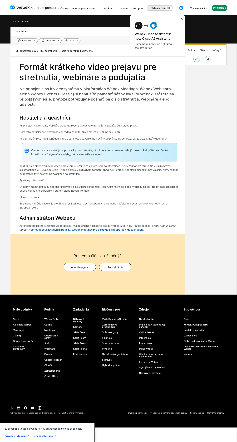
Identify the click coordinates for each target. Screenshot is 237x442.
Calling (17, 336)
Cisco (187, 319)
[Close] (90, 426)
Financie (107, 338)
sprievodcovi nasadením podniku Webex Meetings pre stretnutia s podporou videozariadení (87, 229)
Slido (47, 343)
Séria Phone (80, 349)
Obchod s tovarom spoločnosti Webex (201, 347)
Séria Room (79, 338)
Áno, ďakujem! (80, 267)
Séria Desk (79, 332)
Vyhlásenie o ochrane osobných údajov (168, 413)
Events (48, 354)
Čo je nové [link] (122, 8)
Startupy (107, 360)
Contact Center (53, 360)
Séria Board (80, 343)
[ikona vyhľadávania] (149, 8)
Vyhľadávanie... (159, 8)
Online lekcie (146, 332)
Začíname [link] (62, 8)
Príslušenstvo (80, 354)
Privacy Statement (16, 436)
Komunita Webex (148, 362)
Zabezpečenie (52, 371)
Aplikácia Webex (22, 325)
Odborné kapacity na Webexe (200, 341)
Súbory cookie (197, 413)
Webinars (49, 349)
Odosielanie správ (23, 341)
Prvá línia (107, 349)
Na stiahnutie (146, 319)
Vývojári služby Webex (152, 367)
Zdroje (136, 8)
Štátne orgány (110, 332)
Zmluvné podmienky (137, 413)
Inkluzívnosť (146, 349)
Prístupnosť (145, 343)
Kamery (77, 327)
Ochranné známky (215, 413)
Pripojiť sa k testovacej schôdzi (152, 326)
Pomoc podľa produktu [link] (85, 8)
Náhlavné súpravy (78, 320)
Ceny (16, 319)
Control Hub (51, 376)
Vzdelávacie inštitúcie (114, 319)
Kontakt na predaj (194, 330)
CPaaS (48, 365)
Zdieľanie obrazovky (19, 347)
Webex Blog (190, 336)
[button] (181, 8)
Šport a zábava (110, 343)
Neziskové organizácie (115, 354)
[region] (47, 432)
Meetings (18, 330)
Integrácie (145, 338)
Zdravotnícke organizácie (109, 326)
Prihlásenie (219, 7)
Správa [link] (107, 8)
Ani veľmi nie (115, 267)
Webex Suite (51, 319)
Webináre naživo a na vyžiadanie (151, 355)
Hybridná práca (111, 365)
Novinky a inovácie (150, 373)
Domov (15, 21)
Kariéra (188, 354)
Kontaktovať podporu (196, 325)
